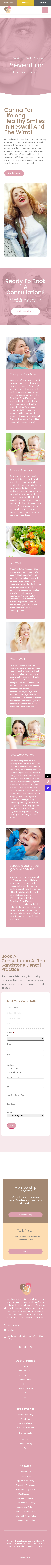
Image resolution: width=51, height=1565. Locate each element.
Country (10, 1112)
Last (9, 1054)
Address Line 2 (13, 1077)
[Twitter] (25, 1347)
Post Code (11, 1104)
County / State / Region (16, 1095)
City (8, 1086)
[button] (45, 10)
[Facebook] (20, 1347)
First (9, 1044)
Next (11, 1125)
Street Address (13, 1068)
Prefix (9, 1036)
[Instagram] (30, 1347)
